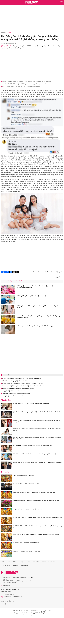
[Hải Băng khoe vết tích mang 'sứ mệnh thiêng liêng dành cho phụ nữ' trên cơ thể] (8, 309)
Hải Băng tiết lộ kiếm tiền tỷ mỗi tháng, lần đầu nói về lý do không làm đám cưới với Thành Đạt (26, 81)
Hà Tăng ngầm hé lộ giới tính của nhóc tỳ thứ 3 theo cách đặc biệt (31, 403)
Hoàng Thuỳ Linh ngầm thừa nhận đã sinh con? (15, 396)
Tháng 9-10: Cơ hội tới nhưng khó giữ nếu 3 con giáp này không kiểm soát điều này (36, 534)
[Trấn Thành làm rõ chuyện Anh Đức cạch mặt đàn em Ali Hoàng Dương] (6, 448)
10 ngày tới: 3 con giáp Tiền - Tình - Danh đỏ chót (26, 551)
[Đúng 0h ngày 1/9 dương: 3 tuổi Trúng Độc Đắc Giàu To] (6, 511)
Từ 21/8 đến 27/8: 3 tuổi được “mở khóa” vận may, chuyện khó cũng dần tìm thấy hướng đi (37, 526)
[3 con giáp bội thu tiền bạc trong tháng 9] (6, 478)
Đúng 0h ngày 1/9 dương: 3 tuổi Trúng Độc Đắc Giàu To (28, 509)
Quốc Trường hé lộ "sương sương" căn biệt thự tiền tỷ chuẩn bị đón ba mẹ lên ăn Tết (36, 412)
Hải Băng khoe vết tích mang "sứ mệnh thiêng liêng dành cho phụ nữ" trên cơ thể (39, 306)
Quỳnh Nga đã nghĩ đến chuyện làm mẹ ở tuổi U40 (16, 393)
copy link (60, 272)
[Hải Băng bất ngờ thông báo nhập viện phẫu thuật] (8, 299)
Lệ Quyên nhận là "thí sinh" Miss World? (13, 391)
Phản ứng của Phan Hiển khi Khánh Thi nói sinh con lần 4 (18, 388)
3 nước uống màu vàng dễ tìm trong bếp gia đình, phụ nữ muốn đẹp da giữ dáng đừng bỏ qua (39, 316)
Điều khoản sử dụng (27, 615)
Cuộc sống (7, 565)
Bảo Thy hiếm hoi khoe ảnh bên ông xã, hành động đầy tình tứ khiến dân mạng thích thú (37, 462)
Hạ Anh (61, 277)
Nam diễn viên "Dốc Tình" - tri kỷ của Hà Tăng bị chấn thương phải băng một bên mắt (24, 84)
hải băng (10, 281)
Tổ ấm (14, 562)
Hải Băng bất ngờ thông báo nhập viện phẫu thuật (31, 296)
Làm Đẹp (28, 562)
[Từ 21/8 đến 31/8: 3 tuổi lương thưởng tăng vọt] (6, 545)
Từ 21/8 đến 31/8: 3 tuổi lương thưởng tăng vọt (26, 542)
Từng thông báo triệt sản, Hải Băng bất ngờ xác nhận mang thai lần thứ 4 (21, 86)
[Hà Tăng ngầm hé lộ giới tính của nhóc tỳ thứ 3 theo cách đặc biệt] (6, 406)
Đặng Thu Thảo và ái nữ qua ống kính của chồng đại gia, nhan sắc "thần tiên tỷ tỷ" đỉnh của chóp (37, 429)
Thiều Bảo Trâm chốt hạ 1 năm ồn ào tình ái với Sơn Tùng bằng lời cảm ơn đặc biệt (36, 454)
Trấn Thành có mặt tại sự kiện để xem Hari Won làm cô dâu (18, 381)
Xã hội (8, 562)
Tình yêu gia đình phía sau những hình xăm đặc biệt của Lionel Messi (21, 378)
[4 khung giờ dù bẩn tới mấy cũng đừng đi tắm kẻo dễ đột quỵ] (8, 329)
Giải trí (9, 32)
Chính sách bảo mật (36, 615)
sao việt (15, 281)
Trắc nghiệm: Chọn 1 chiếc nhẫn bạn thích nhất (26, 483)
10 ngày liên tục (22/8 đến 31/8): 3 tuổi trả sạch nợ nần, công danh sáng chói (34, 492)
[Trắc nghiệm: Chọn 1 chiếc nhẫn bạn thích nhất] (6, 486)
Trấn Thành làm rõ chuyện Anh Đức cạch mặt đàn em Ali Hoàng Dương (32, 445)
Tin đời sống (24, 565)
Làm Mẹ (21, 562)
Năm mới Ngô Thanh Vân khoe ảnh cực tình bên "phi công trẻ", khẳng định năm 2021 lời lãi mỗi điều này (37, 437)
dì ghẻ (20, 281)
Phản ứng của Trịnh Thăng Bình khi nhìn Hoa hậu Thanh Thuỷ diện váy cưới (23, 386)
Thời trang (51, 562)
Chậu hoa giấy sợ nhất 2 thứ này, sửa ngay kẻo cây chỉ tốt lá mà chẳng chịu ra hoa (36, 500)
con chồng (25, 281)
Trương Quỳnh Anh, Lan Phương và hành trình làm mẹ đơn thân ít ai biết (22, 383)
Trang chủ (3, 32)
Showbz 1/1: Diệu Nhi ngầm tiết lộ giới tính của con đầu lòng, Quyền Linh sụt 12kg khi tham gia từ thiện (36, 421)
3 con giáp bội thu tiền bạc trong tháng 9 (24, 475)
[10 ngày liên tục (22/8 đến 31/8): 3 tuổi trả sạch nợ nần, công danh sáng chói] (6, 495)
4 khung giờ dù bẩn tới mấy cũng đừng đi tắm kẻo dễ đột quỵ (35, 326)
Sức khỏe (36, 562)
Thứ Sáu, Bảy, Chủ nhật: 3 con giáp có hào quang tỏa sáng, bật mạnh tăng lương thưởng (37, 517)
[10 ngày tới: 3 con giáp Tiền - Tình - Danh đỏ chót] (6, 553)
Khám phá (15, 565)
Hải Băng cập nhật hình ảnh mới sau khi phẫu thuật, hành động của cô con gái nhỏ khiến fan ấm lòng (39, 286)
